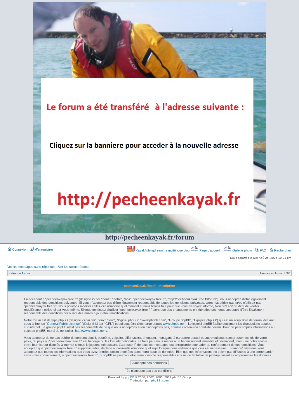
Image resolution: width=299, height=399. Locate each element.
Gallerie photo (242, 250)
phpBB (129, 377)
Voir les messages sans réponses (31, 266)
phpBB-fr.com (160, 380)
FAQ (262, 250)
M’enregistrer (43, 249)
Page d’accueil (210, 250)
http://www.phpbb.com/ (91, 330)
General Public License (63, 323)
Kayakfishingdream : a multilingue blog (162, 250)
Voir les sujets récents (73, 266)
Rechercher (282, 250)
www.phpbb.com (174, 323)
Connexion (19, 249)
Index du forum (19, 273)
